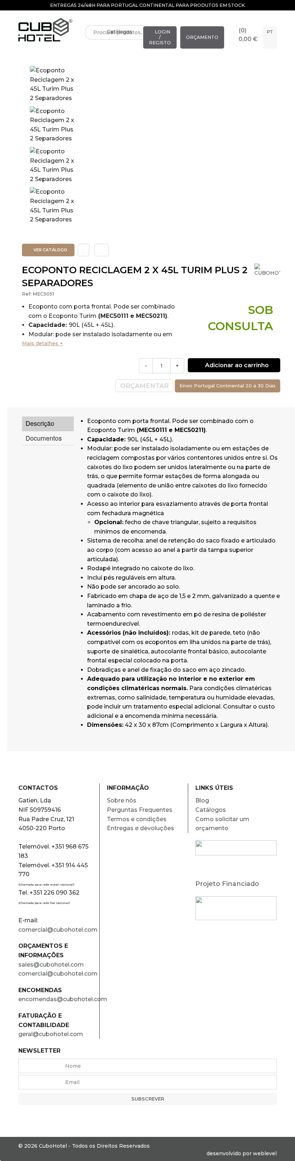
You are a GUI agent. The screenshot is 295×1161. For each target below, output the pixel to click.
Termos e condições (137, 819)
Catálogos (119, 31)
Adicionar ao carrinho (236, 365)
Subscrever (147, 1099)
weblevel (265, 1153)
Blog (202, 800)
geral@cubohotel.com (50, 1034)
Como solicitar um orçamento (222, 824)
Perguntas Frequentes (139, 809)
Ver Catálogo (49, 249)
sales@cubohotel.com (51, 964)
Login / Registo (160, 37)
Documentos (44, 437)
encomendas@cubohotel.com (58, 999)
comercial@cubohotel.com (57, 929)
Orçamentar (144, 386)
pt (270, 32)
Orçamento (202, 37)
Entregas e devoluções (140, 828)
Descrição (40, 423)
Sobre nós (121, 800)
